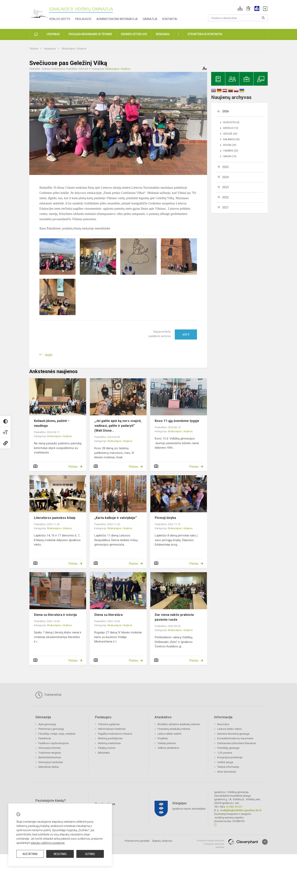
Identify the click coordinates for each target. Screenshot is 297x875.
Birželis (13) (230, 128)
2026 (225, 111)
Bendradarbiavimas (49, 757)
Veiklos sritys (59, 19)
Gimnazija (150, 19)
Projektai (163, 738)
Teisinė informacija (228, 766)
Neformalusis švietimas (111, 728)
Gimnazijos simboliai (50, 762)
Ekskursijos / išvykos (74, 48)
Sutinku (90, 854)
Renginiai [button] (163, 34)
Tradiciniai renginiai (49, 752)
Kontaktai (169, 19)
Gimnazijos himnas (49, 747)
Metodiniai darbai (48, 766)
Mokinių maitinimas (109, 743)
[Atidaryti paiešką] (263, 17)
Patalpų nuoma (106, 747)
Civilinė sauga (225, 762)
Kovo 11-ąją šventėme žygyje (177, 421)
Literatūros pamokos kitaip (54, 518)
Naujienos (50, 48)
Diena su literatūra (108, 615)
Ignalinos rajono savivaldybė (188, 808)
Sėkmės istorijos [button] (134, 34)
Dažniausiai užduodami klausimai (236, 743)
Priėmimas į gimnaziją (51, 728)
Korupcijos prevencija (229, 757)
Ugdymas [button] (53, 34)
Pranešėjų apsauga (228, 747)
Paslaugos (83, 19)
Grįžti (48, 355)
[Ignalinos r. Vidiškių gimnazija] (39, 14)
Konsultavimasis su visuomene (235, 738)
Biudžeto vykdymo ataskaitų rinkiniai (179, 724)
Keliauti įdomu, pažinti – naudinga (52, 423)
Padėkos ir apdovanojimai (53, 743)
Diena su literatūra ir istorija (55, 615)
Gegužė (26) (230, 133)
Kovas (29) (229, 145)
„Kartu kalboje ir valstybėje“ (115, 518)
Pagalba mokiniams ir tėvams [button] (90, 34)
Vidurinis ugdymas (109, 724)
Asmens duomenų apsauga (233, 733)
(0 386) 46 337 (234, 806)
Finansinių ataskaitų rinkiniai (174, 728)
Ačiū (185, 334)
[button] (240, 8)
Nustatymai (30, 854)
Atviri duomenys (226, 771)
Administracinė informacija (117, 19)
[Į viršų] (265, 842)
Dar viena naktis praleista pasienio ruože (174, 617)
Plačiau (73, 466)
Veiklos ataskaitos (168, 747)
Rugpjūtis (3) (231, 122)
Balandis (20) (231, 139)
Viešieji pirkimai (167, 743)
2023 (225, 187)
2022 (225, 197)
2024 (225, 177)
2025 (225, 167)
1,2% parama (224, 752)
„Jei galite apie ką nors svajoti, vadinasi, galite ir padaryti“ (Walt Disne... (117, 425)
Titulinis (34, 48)
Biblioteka (104, 752)
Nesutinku (60, 854)
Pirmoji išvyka (165, 518)
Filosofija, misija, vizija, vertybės (56, 733)
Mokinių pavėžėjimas (110, 738)
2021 (225, 207)
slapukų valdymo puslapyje (48, 843)
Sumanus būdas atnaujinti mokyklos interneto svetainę (210, 844)
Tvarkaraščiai (52, 694)
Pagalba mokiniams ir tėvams (115, 733)
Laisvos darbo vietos (229, 728)
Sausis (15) (229, 156)
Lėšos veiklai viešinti (169, 733)
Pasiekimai (44, 738)
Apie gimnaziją (47, 724)
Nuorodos (223, 724)
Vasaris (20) (230, 150)
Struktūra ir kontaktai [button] (204, 34)
